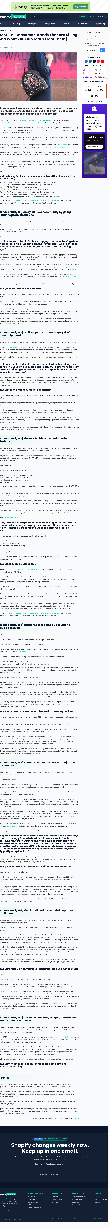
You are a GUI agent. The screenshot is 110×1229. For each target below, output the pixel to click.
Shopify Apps (50, 24)
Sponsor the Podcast (78, 1196)
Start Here (55, 1196)
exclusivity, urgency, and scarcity (30, 569)
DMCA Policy (67, 1219)
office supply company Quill (18, 347)
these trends (63, 145)
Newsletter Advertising (79, 1199)
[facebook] (86, 61)
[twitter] (94, 61)
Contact (100, 17)
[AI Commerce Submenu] (4, 23)
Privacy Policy (60, 1219)
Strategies (32, 24)
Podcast (66, 24)
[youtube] (102, 61)
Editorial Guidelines (101, 1199)
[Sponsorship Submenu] (106, 23)
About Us (93, 17)
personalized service (13, 826)
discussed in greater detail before (13, 222)
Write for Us (75, 1202)
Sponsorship (100, 24)
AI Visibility (16, 24)
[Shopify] (50, 6)
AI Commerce (32, 1205)
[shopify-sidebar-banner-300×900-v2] (94, 140)
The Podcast (32, 1199)
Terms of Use (53, 1219)
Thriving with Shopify (34, 1207)
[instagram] (98, 61)
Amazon (11, 123)
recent (7, 128)
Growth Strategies (57, 1199)
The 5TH (27, 456)
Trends (10, 30)
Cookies (94, 1218)
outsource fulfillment (65, 1037)
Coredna (75, 1118)
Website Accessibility (101, 1219)
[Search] (34, 17)
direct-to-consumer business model (53, 147)
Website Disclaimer (75, 1219)
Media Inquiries (76, 1205)
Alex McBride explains (11, 518)
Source (75, 269)
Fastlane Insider (82, 24)
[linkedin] (90, 61)
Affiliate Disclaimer (85, 1219)
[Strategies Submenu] (37, 23)
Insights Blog (32, 1196)
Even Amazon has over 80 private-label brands (35, 120)
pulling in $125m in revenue (45, 284)
